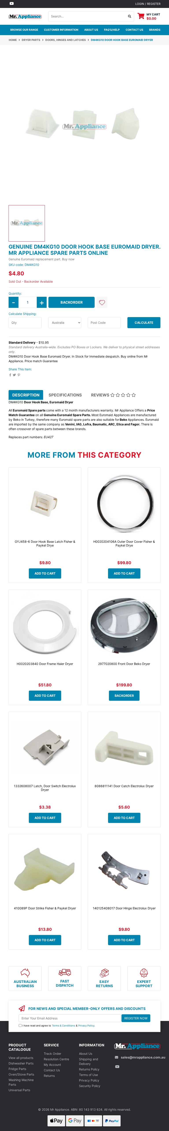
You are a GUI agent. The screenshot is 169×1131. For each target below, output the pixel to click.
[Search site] (129, 16)
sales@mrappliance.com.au (143, 1057)
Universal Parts (19, 1090)
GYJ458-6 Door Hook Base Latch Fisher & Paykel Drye (45, 543)
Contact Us (52, 1070)
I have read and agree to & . (58, 1025)
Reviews (100, 395)
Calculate (144, 322)
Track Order (52, 1053)
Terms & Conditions (63, 1025)
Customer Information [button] (61, 29)
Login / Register (147, 4)
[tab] (26, 395)
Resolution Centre (56, 1059)
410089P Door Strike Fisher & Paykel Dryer (45, 908)
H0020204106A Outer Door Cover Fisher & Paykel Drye (124, 543)
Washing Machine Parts (21, 1082)
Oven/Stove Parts (21, 1074)
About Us (91, 29)
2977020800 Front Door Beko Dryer (124, 664)
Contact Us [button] (134, 29)
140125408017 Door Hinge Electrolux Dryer (124, 908)
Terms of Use (88, 1075)
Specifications (65, 395)
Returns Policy (89, 1069)
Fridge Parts (17, 1069)
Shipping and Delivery (88, 1061)
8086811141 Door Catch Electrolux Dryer (124, 786)
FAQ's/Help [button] (112, 29)
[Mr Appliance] (25, 16)
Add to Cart (45, 573)
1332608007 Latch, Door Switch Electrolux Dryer (45, 788)
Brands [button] (154, 29)
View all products (21, 1058)
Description (25, 395)
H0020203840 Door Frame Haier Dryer (45, 664)
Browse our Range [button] (24, 29)
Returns (49, 1076)
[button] (101, 302)
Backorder (72, 302)
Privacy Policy (86, 1025)
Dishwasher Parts (21, 1063)
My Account (52, 1064)
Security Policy (89, 1086)
